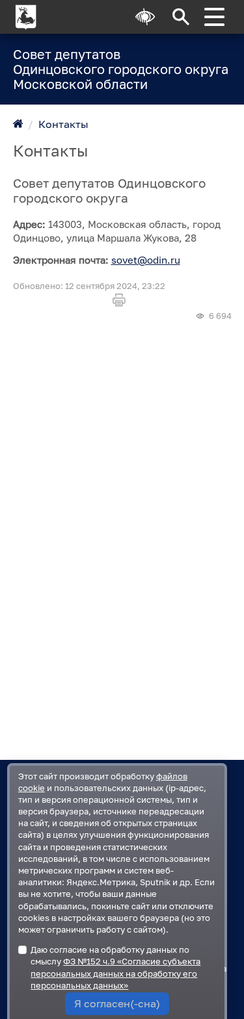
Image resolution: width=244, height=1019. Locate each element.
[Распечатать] (122, 300)
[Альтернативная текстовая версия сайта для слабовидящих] (145, 17)
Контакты (63, 124)
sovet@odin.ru (145, 260)
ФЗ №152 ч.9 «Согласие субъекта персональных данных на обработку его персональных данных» (115, 973)
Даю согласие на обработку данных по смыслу (115, 967)
